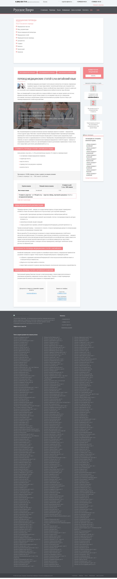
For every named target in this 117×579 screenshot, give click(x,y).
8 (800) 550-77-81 (21, 2)
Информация (66, 10)
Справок (20, 43)
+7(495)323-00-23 (82, 1)
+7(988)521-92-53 (96, 1)
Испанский (89, 157)
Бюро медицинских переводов (27, 72)
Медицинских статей (23, 35)
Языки (59, 10)
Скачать (93, 75)
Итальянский (89, 153)
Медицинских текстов (24, 26)
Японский (88, 171)
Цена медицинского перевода (47, 72)
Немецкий (89, 149)
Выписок (20, 46)
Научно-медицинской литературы (27, 32)
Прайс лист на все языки (24, 200)
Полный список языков (91, 178)
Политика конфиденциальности (46, 575)
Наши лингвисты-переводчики (66, 72)
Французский (89, 160)
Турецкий (88, 164)
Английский (89, 146)
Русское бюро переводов (32, 575)
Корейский (89, 175)
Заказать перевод (98, 5)
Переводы (52, 10)
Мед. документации (23, 29)
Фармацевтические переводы (26, 38)
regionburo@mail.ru (67, 1)
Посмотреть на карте (66, 327)
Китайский (89, 168)
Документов (21, 40)
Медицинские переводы (26, 20)
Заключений (21, 49)
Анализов (20, 52)
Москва (45, 1)
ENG (91, 10)
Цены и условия (76, 10)
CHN (98, 10)
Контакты (86, 10)
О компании (44, 10)
